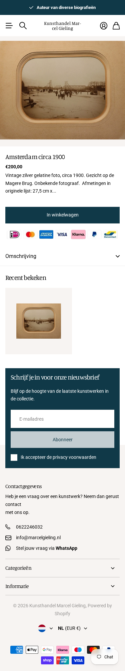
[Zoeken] (23, 25)
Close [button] (62, 568)
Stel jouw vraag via (46, 548)
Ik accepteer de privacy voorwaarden (58, 457)
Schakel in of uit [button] (117, 256)
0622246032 (29, 527)
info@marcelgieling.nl (38, 537)
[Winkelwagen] (116, 25)
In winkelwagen (63, 214)
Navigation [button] (9, 25)
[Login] (103, 25)
